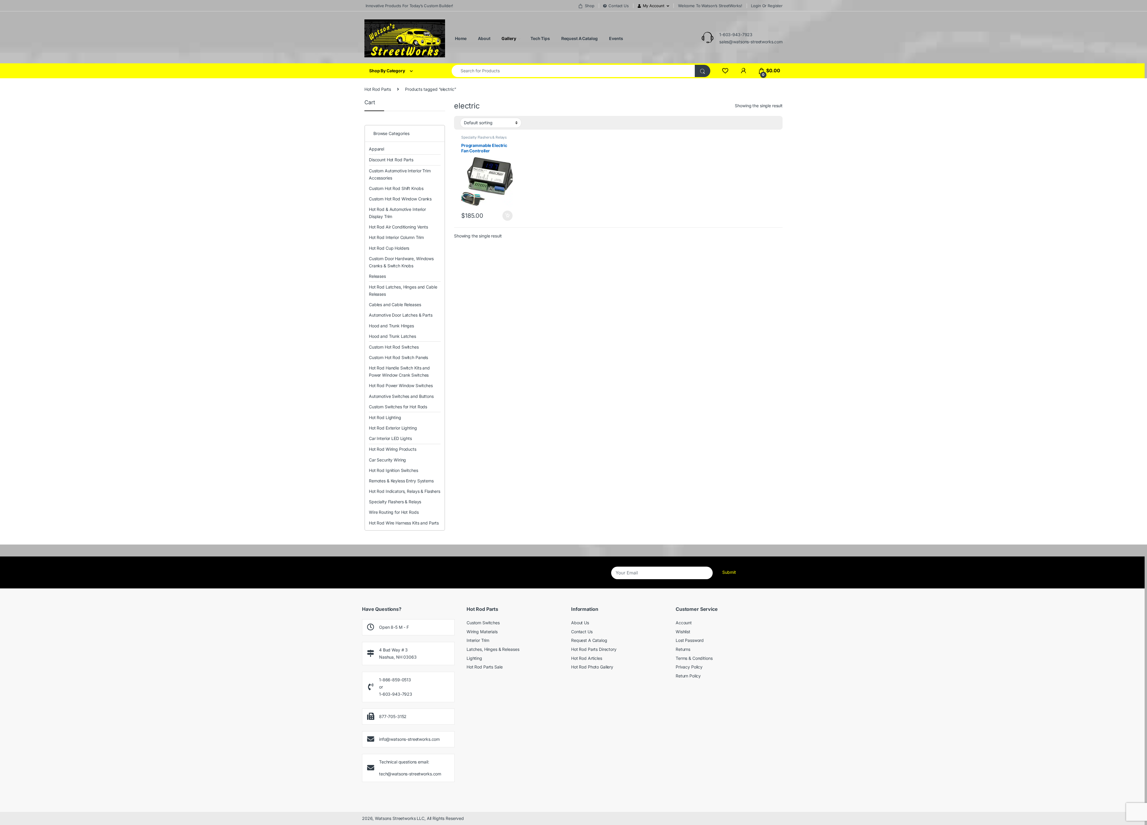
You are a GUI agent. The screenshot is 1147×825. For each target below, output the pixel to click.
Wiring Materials (482, 631)
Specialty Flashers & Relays (484, 137)
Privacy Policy (689, 666)
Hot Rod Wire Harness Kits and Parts (404, 522)
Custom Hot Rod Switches (394, 346)
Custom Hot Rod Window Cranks (400, 198)
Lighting (474, 658)
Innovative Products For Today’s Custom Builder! (408, 5)
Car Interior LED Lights (390, 438)
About (483, 38)
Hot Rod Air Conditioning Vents (398, 226)
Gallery (508, 38)
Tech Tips (540, 38)
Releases (377, 276)
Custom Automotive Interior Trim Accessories (400, 174)
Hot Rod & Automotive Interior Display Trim (397, 213)
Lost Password (690, 640)
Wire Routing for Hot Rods (394, 512)
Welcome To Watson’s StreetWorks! (710, 5)
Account (684, 622)
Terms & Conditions (694, 658)
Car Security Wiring (387, 459)
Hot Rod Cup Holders (389, 248)
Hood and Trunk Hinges (391, 325)
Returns (683, 649)
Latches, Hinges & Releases (493, 649)
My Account (654, 5)
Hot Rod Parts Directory (594, 649)
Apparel (376, 148)
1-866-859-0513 (395, 679)
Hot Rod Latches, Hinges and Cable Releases (403, 290)
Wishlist (683, 631)
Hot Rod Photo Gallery (592, 666)
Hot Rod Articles (586, 658)
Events (615, 38)
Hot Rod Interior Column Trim (396, 237)
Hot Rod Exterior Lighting (393, 427)
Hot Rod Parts (377, 89)
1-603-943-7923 (735, 34)
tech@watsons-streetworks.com (410, 773)
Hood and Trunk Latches (392, 336)
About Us (580, 622)
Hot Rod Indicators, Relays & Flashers (404, 491)
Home (460, 38)
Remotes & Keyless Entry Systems (401, 480)
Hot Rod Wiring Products (392, 449)
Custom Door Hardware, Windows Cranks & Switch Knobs (401, 262)
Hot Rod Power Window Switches (401, 385)
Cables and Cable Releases (395, 304)
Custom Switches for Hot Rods (398, 406)
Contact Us (618, 5)
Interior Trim (478, 640)
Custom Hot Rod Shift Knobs (396, 188)
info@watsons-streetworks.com (409, 739)
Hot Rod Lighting (385, 417)
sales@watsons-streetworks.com (751, 41)
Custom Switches (483, 622)
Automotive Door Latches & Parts (401, 315)
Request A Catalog (579, 38)
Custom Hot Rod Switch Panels (398, 357)
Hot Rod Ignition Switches (393, 470)
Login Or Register (767, 5)
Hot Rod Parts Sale (484, 666)
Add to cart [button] (507, 216)
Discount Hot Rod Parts (391, 159)
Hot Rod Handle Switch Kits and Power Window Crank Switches (399, 371)
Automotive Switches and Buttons (401, 396)
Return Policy (688, 675)
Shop (589, 5)
